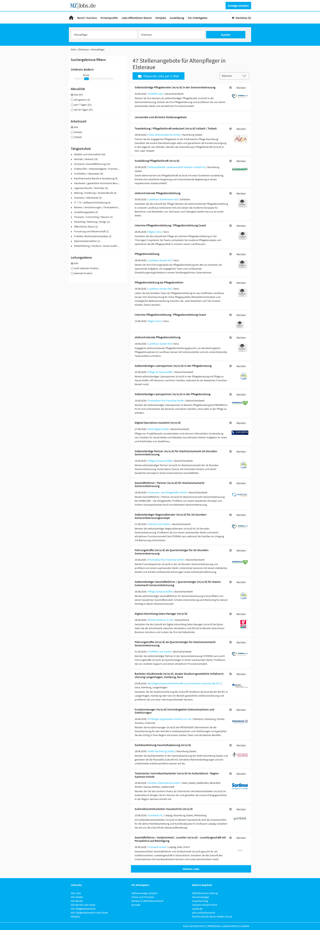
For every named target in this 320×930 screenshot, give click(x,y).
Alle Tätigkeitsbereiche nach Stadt (89, 912)
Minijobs (160, 18)
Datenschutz (197, 926)
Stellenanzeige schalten (144, 893)
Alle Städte (77, 897)
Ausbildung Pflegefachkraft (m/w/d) (157, 160)
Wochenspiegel (200, 897)
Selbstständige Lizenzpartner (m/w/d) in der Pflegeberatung (172, 394)
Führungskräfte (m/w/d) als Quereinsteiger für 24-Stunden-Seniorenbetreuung (172, 551)
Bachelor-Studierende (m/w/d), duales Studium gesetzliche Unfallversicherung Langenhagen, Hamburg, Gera (179, 675)
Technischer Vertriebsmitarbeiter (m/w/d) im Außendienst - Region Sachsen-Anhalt (177, 774)
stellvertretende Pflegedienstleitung (157, 193)
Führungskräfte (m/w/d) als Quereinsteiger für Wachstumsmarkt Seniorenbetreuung (175, 643)
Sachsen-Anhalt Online (204, 904)
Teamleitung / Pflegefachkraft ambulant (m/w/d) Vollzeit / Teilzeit (176, 128)
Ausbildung (177, 18)
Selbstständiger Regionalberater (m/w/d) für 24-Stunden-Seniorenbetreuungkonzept (171, 516)
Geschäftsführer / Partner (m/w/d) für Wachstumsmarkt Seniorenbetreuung (169, 484)
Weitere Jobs (191, 869)
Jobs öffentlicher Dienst (136, 18)
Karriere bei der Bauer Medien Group (212, 916)
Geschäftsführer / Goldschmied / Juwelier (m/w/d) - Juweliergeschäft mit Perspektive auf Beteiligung (180, 839)
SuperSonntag (200, 901)
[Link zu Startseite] (84, 5)
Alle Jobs (76, 893)
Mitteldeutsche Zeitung (205, 893)
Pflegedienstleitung (147, 254)
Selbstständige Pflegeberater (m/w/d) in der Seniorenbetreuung (175, 87)
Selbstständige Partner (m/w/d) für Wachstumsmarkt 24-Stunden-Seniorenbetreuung (176, 452)
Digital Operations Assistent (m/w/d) (158, 422)
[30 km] (86, 78)
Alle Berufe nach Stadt (83, 904)
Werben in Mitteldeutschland (147, 901)
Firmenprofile (109, 18)
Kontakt (135, 904)
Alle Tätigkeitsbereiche (83, 908)
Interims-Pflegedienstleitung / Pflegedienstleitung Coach (170, 225)
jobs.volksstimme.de (203, 912)
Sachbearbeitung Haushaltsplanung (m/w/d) (163, 745)
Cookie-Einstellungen (235, 926)
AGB (185, 926)
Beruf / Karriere (87, 18)
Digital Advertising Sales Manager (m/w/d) (161, 613)
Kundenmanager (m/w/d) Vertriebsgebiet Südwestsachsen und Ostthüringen (174, 711)
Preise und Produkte (142, 897)
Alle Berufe (77, 901)
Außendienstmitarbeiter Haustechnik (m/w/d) (164, 809)
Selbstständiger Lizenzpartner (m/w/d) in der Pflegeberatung (173, 366)
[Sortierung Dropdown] (245, 76)
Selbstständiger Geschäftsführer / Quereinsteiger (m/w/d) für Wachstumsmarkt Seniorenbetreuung (178, 583)
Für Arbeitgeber (198, 18)
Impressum (213, 926)
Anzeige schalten (238, 5)
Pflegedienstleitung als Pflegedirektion (159, 282)
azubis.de (197, 908)
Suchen (225, 34)
